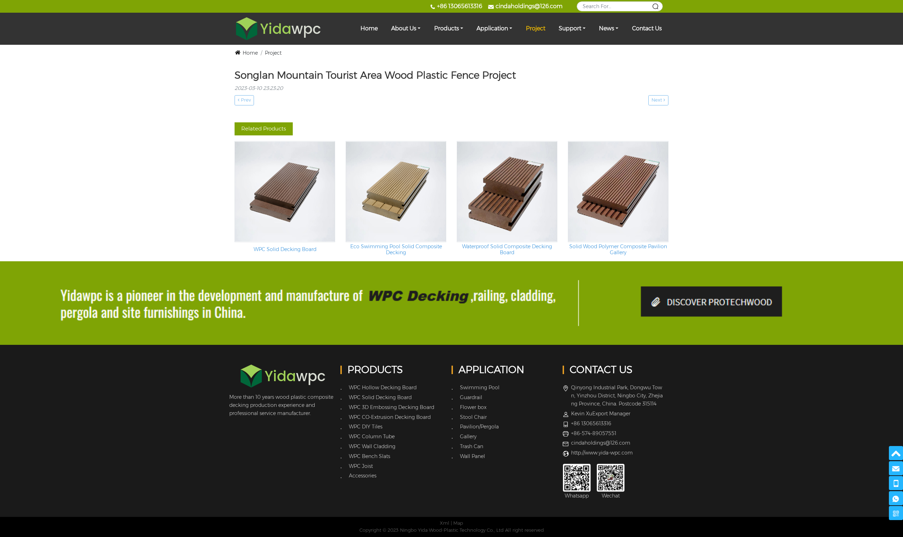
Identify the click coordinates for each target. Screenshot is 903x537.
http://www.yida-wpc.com (602, 453)
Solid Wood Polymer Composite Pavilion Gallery (618, 250)
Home (369, 28)
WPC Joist (361, 466)
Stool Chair (473, 417)
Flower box (473, 407)
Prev (245, 100)
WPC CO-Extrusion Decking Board (390, 417)
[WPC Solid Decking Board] (285, 191)
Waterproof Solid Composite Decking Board (507, 250)
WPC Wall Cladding (372, 446)
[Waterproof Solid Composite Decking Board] (507, 191)
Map (458, 523)
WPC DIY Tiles (365, 426)
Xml (444, 523)
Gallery (468, 436)
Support (570, 28)
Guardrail (471, 397)
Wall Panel (472, 456)
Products (446, 28)
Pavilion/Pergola (479, 426)
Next (657, 100)
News (606, 28)
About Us (403, 28)
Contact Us (647, 28)
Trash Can (471, 446)
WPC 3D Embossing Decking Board (391, 407)
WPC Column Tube (372, 436)
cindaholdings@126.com (529, 6)
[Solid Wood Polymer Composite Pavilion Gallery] (618, 191)
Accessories (362, 475)
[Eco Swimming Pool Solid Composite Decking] (396, 191)
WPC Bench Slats (369, 456)
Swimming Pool (479, 387)
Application (492, 28)
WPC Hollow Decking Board (383, 387)
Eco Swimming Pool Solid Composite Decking (396, 250)
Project (535, 28)
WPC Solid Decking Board (285, 249)
